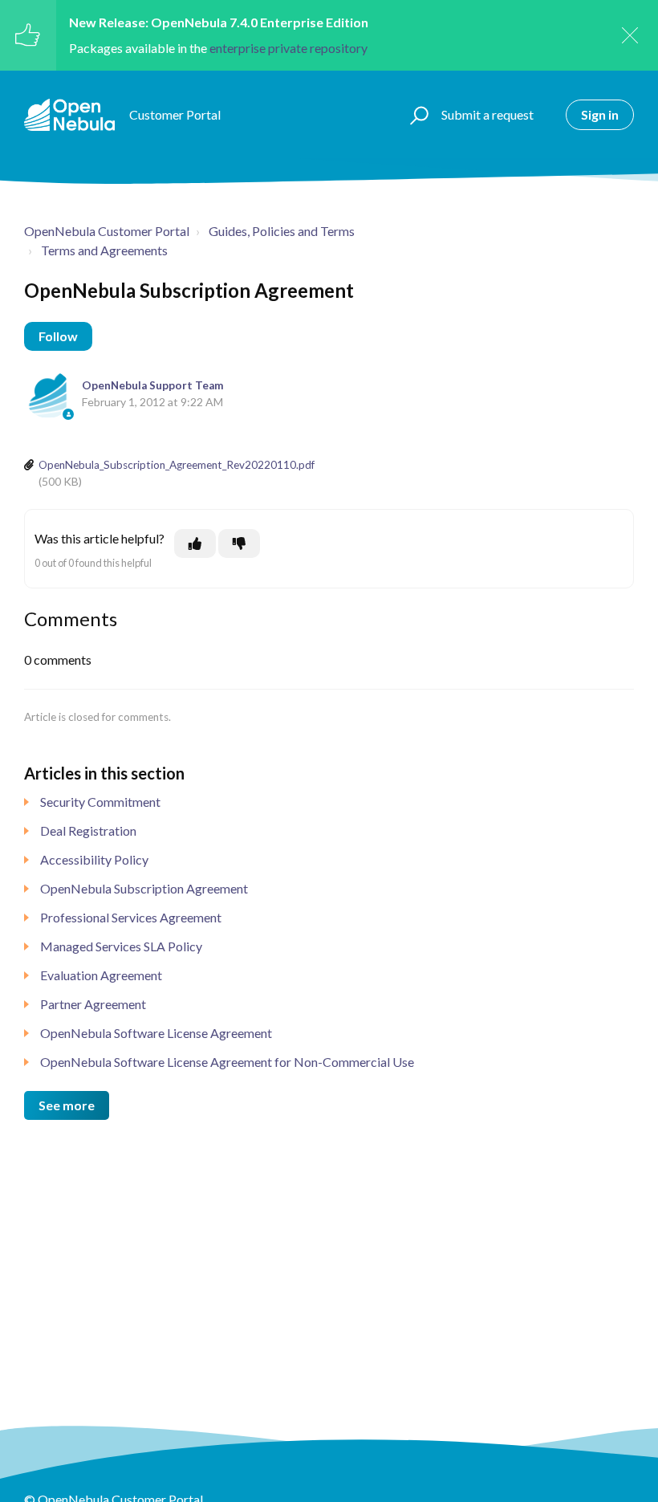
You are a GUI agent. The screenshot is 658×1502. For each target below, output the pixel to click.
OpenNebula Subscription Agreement (144, 888)
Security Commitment (100, 801)
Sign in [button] (600, 114)
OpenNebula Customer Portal (106, 230)
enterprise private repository (288, 47)
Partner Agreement (93, 1004)
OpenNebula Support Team (153, 385)
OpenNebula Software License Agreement (156, 1032)
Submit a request (487, 114)
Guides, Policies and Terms (282, 230)
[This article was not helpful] (239, 543)
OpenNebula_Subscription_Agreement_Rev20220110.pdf (177, 464)
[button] (417, 115)
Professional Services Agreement (130, 917)
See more (67, 1105)
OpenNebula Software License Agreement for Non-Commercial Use (227, 1061)
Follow (58, 336)
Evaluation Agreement (101, 975)
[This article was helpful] (195, 543)
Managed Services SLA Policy (121, 946)
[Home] (69, 115)
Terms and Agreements (104, 250)
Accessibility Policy (94, 859)
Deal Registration (88, 830)
